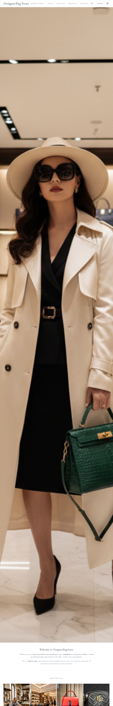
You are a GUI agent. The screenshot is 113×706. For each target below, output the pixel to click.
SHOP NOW (56, 636)
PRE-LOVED (61, 3)
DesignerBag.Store (16, 4)
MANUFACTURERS (37, 3)
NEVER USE (73, 3)
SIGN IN (99, 3)
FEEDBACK (84, 3)
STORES (50, 3)
